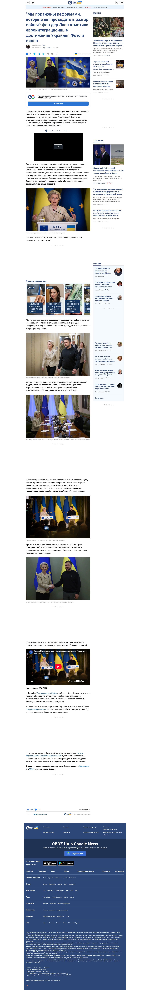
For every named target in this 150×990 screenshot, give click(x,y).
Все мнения (99, 398)
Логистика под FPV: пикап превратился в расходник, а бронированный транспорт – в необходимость (105, 386)
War (44, 45)
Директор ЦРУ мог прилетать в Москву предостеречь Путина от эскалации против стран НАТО (107, 178)
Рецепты (45, 903)
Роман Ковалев (99, 392)
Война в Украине (59, 7)
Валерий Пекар (99, 290)
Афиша (45, 923)
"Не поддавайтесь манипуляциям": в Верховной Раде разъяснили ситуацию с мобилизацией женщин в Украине (108, 192)
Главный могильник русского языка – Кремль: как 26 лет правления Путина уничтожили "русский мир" (103, 271)
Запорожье (58, 878)
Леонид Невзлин (99, 378)
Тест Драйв (46, 897)
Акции (66, 897)
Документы (66, 832)
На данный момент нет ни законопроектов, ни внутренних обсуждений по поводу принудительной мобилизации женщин (107, 199)
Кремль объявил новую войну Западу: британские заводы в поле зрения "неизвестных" (105, 372)
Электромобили (57, 897)
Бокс (65, 884)
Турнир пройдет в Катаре (101, 72)
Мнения (97, 263)
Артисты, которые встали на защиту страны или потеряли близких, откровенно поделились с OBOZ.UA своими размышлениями (108, 51)
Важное (97, 13)
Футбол (45, 884)
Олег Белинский (99, 276)
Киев (44, 878)
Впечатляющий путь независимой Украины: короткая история (104, 298)
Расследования (83, 871)
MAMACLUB (60, 916)
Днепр (65, 878)
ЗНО (71, 890)
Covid (67, 916)
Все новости (119, 871)
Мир (53, 871)
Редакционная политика (40, 814)
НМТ (76, 890)
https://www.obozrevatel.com (93, 932)
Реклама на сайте (48, 832)
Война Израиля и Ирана (75, 7)
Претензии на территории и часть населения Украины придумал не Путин (105, 284)
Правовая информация (90, 827)
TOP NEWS (98, 140)
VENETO (88, 7)
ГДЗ (44, 890)
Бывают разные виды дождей (103, 89)
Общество (106, 871)
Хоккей (60, 884)
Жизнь (66, 871)
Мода (65, 923)
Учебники (50, 890)
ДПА (67, 890)
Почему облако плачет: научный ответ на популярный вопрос (103, 83)
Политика (42, 871)
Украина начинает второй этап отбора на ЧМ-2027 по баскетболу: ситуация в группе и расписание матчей (103, 65)
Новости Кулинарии (63, 903)
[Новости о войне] (67, 815)
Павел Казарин (99, 304)
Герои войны (47, 7)
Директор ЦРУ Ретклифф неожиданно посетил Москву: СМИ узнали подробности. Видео (108, 170)
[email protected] (49, 975)
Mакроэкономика (62, 910)
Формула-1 (72, 884)
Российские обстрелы (100, 7)
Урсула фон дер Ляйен (46, 693)
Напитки (53, 903)
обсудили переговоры (36, 709)
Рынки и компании (49, 910)
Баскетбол (52, 884)
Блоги (91, 871)
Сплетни (51, 923)
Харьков (50, 878)
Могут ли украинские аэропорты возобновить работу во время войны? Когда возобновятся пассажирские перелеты (107, 213)
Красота (58, 923)
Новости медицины (49, 916)
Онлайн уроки (59, 890)
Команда (65, 827)
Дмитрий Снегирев (100, 364)
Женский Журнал (73, 923)
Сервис (71, 897)
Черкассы (72, 878)
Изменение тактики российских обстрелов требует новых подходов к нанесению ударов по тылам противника (105, 359)
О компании (47, 827)
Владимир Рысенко (100, 350)
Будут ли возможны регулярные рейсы (106, 218)
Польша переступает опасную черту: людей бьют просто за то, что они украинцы (103, 345)
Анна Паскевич (36, 45)
